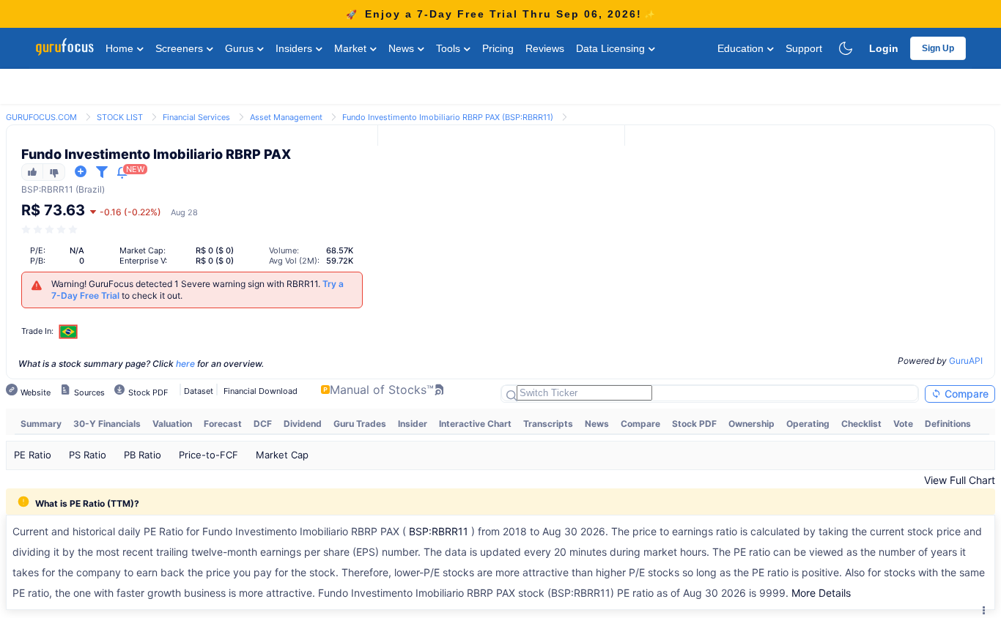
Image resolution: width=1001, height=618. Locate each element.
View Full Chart (959, 480)
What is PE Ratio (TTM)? (87, 503)
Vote (903, 423)
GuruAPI (966, 360)
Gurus (240, 48)
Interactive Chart (475, 423)
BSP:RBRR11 (438, 531)
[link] (41, 116)
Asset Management (286, 117)
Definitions (948, 423)
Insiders (295, 48)
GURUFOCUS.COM (41, 117)
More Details (821, 593)
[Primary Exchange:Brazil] (68, 331)
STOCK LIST (120, 117)
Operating (808, 423)
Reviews (544, 48)
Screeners (180, 48)
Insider (412, 423)
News (402, 48)
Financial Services (196, 117)
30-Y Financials (107, 423)
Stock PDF (694, 423)
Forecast (223, 423)
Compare (965, 393)
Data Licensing (612, 48)
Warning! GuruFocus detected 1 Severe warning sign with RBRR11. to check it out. (197, 289)
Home (121, 48)
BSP (30, 189)
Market (351, 48)
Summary (41, 423)
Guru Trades (359, 423)
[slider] (50, 229)
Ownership (751, 423)
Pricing (498, 48)
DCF (263, 423)
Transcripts (548, 423)
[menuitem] (41, 423)
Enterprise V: (143, 261)
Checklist (861, 423)
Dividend (303, 423)
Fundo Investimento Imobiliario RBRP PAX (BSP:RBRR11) (447, 117)
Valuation (172, 423)
